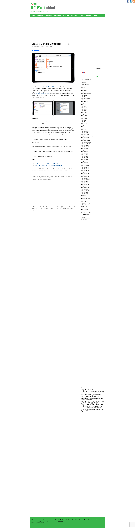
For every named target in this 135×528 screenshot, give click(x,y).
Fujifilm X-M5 (85, 162)
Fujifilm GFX (85, 132)
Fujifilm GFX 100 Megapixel (88, 136)
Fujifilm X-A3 (85, 148)
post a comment (66, 170)
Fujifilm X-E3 (85, 153)
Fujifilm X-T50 (85, 184)
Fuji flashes (84, 95)
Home (33, 15)
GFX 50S (98, 406)
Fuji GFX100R (101, 401)
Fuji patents (84, 100)
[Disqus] (53, 232)
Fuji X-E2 (84, 111)
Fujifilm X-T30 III (86, 179)
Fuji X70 (84, 129)
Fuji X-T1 (84, 117)
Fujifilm (58, 168)
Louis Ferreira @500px (86, 79)
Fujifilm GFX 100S (86, 137)
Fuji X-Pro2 (84, 115)
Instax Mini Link (86, 203)
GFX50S (94, 406)
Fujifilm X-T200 (85, 173)
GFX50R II (89, 406)
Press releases (85, 209)
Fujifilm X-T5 (85, 183)
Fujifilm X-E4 (85, 154)
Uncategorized (85, 214)
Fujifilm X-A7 (85, 151)
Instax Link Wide (86, 200)
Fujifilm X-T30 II (85, 178)
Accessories (84, 85)
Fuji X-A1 (84, 104)
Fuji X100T (84, 126)
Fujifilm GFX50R (96, 389)
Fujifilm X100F (85, 187)
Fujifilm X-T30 (85, 176)
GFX (82, 406)
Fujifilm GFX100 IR (86, 143)
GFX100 (92, 407)
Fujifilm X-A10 (85, 145)
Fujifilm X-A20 (85, 147)
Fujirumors (34, 170)
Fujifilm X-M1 (85, 161)
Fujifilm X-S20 (85, 168)
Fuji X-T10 (84, 118)
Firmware (84, 89)
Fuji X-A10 (84, 106)
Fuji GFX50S (95, 400)
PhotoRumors (66, 15)
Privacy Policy (60, 521)
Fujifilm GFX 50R (86, 139)
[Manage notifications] (132, 525)
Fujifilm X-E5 (85, 156)
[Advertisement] (53, 30)
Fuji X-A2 (84, 107)
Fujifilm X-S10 (85, 167)
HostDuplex (37, 523)
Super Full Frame (86, 411)
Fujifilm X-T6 (85, 186)
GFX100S (82, 409)
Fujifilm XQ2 (85, 194)
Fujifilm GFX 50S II (86, 142)
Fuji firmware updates (86, 93)
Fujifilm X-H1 (85, 157)
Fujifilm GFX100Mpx (95, 392)
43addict (81, 15)
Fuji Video (84, 103)
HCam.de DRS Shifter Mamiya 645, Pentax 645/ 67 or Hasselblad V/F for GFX (42, 208)
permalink (45, 170)
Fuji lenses (84, 96)
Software (44, 168)
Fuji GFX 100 (91, 401)
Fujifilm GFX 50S (86, 140)
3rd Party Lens (85, 84)
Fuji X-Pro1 (84, 114)
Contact (95, 15)
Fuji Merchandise (86, 98)
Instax (83, 197)
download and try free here (42, 93)
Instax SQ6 (84, 206)
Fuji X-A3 (84, 109)
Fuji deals (84, 90)
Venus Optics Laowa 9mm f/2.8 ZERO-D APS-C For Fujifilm (66, 207)
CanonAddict (88, 15)
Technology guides (86, 212)
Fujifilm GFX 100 (86, 134)
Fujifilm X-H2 (85, 159)
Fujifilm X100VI (85, 190)
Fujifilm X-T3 (85, 175)
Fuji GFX (99, 398)
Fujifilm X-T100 (85, 170)
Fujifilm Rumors (63, 168)
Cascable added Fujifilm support (51, 86)
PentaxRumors (57, 15)
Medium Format (98, 409)
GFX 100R (96, 407)
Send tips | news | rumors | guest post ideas (90, 76)
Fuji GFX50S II (86, 401)
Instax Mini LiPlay (86, 204)
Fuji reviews (85, 101)
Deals (83, 87)
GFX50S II (85, 407)
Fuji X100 (84, 123)
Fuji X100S (84, 125)
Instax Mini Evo (85, 201)
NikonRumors (40, 15)
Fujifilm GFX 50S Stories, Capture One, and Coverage (48, 165)
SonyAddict (74, 15)
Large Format (91, 409)
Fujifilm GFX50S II (97, 391)
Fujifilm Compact (86, 131)
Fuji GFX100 (96, 401)
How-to (84, 195)
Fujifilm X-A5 (85, 150)
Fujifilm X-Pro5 (85, 165)
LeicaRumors (48, 15)
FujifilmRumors (71, 168)
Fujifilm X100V (85, 189)
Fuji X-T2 (84, 120)
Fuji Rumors (53, 168)
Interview (84, 208)
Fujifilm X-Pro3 (85, 164)
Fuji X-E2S (84, 112)
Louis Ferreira (36, 46)
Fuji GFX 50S (88, 400)
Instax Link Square (86, 198)
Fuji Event (84, 92)
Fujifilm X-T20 (85, 172)
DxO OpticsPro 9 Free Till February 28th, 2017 (47, 164)
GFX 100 (89, 407)
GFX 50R (85, 406)
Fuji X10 (84, 121)
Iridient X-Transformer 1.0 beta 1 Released (46, 162)
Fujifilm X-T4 (85, 181)
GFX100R (100, 407)
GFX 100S (87, 409)
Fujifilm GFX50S (89, 391)
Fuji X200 (84, 128)
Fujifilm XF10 (85, 192)
